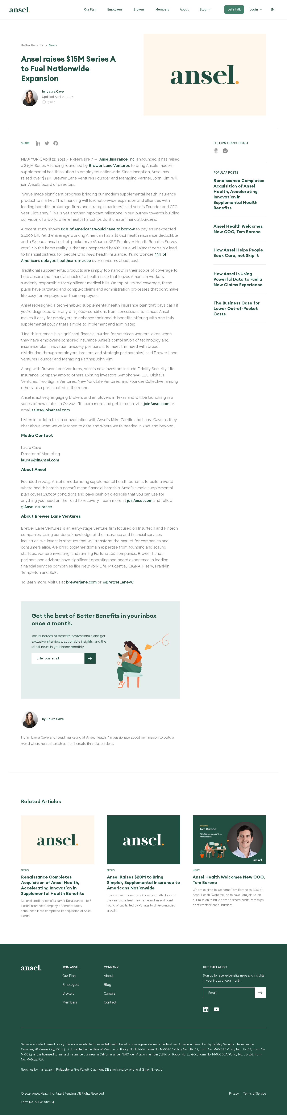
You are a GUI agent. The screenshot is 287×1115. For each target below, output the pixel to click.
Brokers (139, 9)
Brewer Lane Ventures (109, 165)
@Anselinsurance (36, 507)
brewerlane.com (81, 582)
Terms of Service (254, 1093)
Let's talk (234, 9)
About (184, 9)
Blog (203, 9)
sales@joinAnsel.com (51, 410)
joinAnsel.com (156, 403)
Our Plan (90, 9)
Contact (110, 1002)
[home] (19, 9)
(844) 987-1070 (152, 1069)
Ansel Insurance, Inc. (117, 159)
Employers (114, 9)
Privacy (234, 1093)
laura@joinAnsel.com (40, 460)
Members (162, 9)
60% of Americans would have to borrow (98, 229)
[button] (205, 9)
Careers (110, 993)
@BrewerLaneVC (118, 582)
